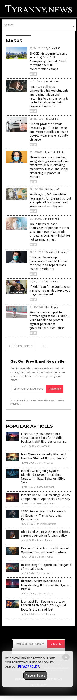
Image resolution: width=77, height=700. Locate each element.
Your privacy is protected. (23, 400)
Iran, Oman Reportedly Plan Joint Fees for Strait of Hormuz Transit (43, 456)
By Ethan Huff (52, 48)
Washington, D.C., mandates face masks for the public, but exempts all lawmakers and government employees (50, 200)
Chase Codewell (46, 487)
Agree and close (35, 675)
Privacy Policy (28, 666)
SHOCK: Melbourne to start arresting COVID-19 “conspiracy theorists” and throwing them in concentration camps (48, 61)
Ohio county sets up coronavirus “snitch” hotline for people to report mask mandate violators (49, 263)
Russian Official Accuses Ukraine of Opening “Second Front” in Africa (45, 550)
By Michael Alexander (57, 252)
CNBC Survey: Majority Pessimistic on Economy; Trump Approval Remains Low (44, 515)
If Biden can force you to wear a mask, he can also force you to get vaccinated (50, 290)
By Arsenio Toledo (54, 152)
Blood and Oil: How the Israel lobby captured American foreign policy (45, 534)
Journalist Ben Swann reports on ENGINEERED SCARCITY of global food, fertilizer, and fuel (43, 605)
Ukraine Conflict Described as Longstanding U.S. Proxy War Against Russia (46, 585)
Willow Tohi (43, 446)
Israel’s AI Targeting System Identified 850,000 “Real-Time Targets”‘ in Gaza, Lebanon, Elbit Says (43, 477)
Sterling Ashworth (46, 524)
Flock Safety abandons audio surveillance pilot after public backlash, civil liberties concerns (43, 438)
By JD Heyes (51, 307)
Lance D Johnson (46, 614)
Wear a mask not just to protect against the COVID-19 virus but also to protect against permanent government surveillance (49, 320)
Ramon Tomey (44, 540)
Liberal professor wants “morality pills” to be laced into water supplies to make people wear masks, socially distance (49, 132)
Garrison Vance (45, 462)
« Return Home (20, 346)
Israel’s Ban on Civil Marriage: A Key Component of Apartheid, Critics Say (45, 497)
